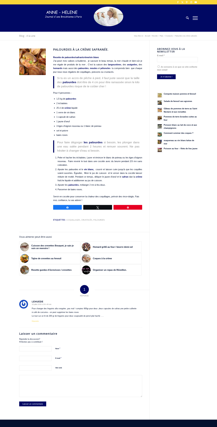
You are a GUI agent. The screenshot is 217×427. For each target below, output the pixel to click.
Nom (57, 348)
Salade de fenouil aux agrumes (178, 101)
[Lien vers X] (182, 2)
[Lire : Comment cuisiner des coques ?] (159, 134)
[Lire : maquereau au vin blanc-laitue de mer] (159, 141)
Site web (58, 368)
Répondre (35, 321)
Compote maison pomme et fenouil (180, 94)
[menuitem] (187, 18)
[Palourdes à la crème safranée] (32, 62)
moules (93, 68)
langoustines (114, 64)
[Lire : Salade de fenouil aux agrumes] (159, 102)
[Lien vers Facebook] (178, 2)
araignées (131, 64)
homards (57, 68)
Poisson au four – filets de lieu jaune (180, 148)
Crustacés (86, 220)
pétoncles (105, 68)
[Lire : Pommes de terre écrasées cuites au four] (159, 118)
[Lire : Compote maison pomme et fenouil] (159, 95)
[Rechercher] (187, 18)
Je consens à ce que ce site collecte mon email (177, 68)
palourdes (83, 68)
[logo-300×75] (63, 22)
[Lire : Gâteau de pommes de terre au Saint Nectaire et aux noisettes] (159, 110)
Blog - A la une (27, 35)
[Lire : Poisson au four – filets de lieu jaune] (159, 150)
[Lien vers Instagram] (191, 2)
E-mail (58, 358)
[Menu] (194, 18)
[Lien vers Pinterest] (187, 2)
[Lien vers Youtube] (195, 2)
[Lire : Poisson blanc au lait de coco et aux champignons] (159, 126)
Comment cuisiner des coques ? (178, 133)
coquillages (73, 220)
